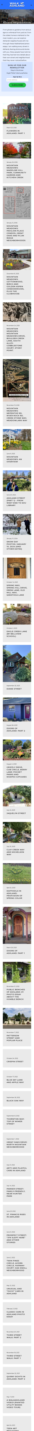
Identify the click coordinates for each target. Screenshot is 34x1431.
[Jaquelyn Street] (17, 796)
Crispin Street (15, 1062)
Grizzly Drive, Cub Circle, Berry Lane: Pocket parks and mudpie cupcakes (17, 772)
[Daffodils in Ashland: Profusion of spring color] (17, 873)
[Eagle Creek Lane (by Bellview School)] (17, 614)
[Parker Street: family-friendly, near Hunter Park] (17, 1180)
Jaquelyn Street (16, 813)
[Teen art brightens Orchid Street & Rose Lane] (17, 1419)
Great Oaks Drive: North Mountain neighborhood (17, 1144)
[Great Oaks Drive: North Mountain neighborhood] (17, 1133)
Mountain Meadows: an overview (14, 459)
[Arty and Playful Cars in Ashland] (17, 1158)
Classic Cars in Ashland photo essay (16, 1314)
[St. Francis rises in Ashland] (17, 1206)
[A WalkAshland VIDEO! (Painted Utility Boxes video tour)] (17, 1390)
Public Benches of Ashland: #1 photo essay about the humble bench (16, 994)
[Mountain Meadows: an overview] (17, 439)
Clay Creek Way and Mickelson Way (15, 852)
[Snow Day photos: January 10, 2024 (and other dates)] (17, 524)
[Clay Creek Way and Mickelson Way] (17, 832)
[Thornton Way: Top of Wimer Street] (17, 1110)
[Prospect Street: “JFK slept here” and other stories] (17, 1227)
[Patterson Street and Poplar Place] (17, 1018)
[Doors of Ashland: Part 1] (17, 925)
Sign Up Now (17, 77)
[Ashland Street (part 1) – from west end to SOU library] (17, 480)
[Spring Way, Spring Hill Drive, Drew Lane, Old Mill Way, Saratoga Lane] (17, 568)
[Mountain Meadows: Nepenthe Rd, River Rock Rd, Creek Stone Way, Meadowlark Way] (17, 380)
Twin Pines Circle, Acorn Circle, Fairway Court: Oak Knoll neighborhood (17, 1265)
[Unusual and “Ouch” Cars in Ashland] (17, 1280)
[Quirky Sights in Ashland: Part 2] (17, 1368)
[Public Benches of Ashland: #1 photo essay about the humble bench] (17, 972)
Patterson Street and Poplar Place (14, 1038)
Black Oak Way (15, 1101)
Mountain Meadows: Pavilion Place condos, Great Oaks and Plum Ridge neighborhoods (16, 233)
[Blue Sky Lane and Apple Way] (17, 1071)
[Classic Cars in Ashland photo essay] (17, 1303)
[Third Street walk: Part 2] (17, 1326)
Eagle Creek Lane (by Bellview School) (17, 633)
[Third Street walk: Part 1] (17, 1347)
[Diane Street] (17, 663)
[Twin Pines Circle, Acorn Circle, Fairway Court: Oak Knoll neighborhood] (17, 1252)
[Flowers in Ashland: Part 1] (17, 113)
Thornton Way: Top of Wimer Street (15, 1121)
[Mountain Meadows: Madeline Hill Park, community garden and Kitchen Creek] (17, 150)
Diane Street (14, 689)
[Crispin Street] (17, 1052)
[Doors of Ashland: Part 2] (17, 710)
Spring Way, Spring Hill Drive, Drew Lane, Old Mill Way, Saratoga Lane (17, 590)
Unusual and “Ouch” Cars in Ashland (15, 1291)
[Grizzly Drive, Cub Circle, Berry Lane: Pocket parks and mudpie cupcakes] (17, 749)
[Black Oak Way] (17, 1092)
